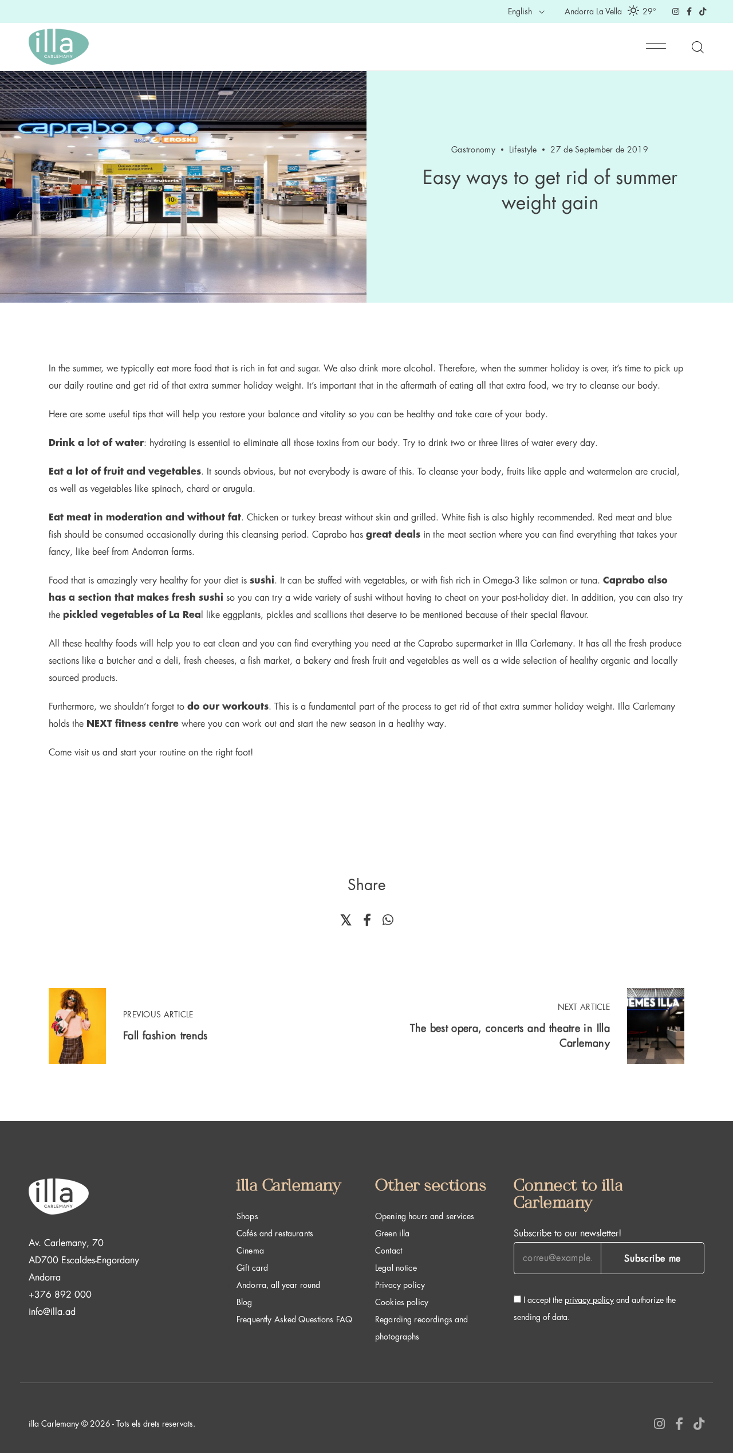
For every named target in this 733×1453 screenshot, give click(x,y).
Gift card (252, 1268)
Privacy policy (400, 1285)
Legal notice (396, 1268)
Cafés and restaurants (275, 1233)
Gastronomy (473, 150)
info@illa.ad (52, 1312)
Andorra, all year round (278, 1285)
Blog (245, 1302)
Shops (247, 1216)
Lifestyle (523, 150)
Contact (388, 1251)
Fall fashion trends (165, 1036)
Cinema (250, 1251)
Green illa (392, 1233)
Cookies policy (401, 1302)
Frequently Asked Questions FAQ (294, 1319)
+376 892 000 (60, 1294)
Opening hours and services (425, 1216)
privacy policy (589, 1300)
